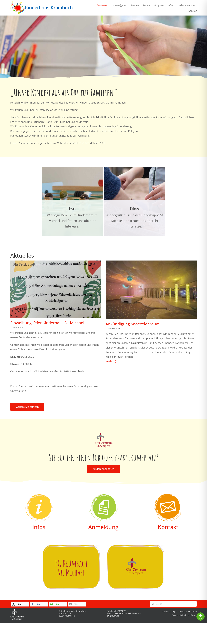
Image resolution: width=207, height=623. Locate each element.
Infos (38, 527)
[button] (20, 604)
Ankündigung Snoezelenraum (133, 324)
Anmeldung (103, 527)
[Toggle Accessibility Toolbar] (200, 616)
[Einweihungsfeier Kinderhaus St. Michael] (55, 289)
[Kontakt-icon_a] (168, 495)
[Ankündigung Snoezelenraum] (151, 290)
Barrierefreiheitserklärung (184, 615)
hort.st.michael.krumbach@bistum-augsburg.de (124, 614)
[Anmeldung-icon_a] (103, 495)
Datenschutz (191, 611)
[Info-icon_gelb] (39, 495)
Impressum (177, 611)
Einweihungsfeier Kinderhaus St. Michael (47, 322)
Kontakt (168, 527)
